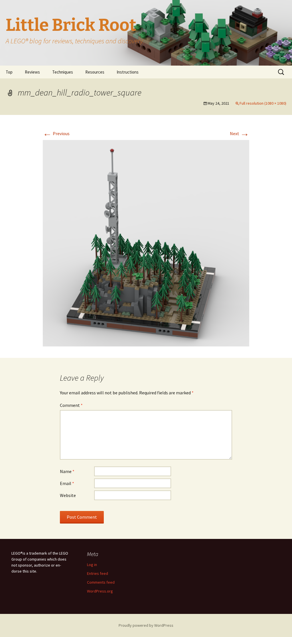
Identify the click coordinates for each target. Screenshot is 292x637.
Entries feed (97, 573)
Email (67, 483)
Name (67, 471)
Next (239, 133)
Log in (92, 564)
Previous (56, 133)
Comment (71, 405)
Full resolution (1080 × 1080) (263, 103)
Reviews (32, 72)
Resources (94, 72)
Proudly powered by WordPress (146, 625)
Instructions (128, 72)
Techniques (62, 72)
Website (68, 495)
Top (9, 72)
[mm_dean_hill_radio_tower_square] (146, 243)
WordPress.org (100, 591)
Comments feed (101, 582)
